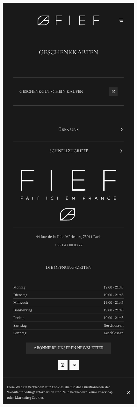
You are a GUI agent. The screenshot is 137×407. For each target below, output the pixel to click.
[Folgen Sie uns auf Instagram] (63, 365)
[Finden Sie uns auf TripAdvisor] (74, 365)
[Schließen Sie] (128, 392)
